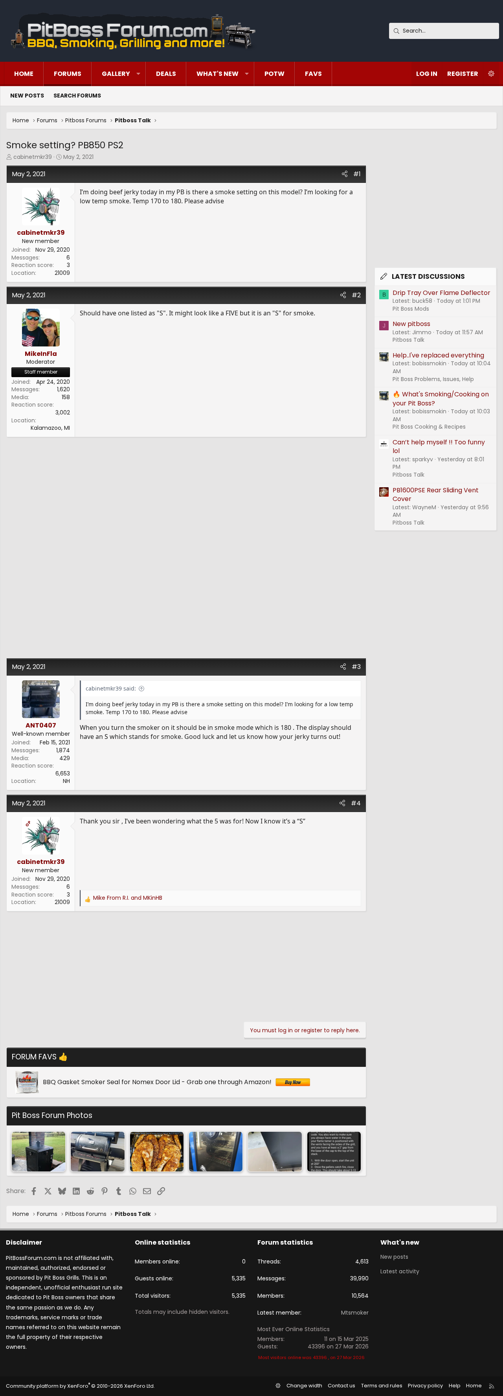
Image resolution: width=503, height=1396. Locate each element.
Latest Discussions (428, 276)
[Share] (345, 174)
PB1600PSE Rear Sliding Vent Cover (436, 494)
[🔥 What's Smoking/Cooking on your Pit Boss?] (38, 1151)
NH (66, 781)
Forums (67, 73)
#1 (357, 174)
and (127, 898)
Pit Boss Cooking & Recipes (429, 427)
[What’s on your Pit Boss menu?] (216, 1151)
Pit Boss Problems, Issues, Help (433, 379)
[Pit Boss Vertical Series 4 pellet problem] (334, 1151)
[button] (138, 74)
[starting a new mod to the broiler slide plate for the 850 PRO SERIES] (97, 1151)
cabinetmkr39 (32, 157)
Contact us (341, 1385)
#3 (356, 666)
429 (64, 758)
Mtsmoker (355, 1313)
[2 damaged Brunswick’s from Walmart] (275, 1151)
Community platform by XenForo (80, 1386)
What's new (217, 73)
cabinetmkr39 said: (111, 688)
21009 (62, 273)
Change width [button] (304, 1385)
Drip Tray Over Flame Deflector (441, 292)
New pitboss (411, 323)
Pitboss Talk (408, 340)
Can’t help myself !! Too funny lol (439, 446)
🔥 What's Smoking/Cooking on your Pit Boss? (441, 398)
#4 (356, 803)
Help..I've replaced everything (438, 355)
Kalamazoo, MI (50, 428)
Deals (166, 73)
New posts (27, 95)
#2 (356, 295)
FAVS (313, 73)
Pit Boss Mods (411, 309)
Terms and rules (381, 1385)
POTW (274, 73)
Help (455, 1385)
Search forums (77, 95)
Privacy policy (425, 1385)
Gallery (116, 73)
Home (23, 73)
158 (66, 397)
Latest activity (399, 1271)
